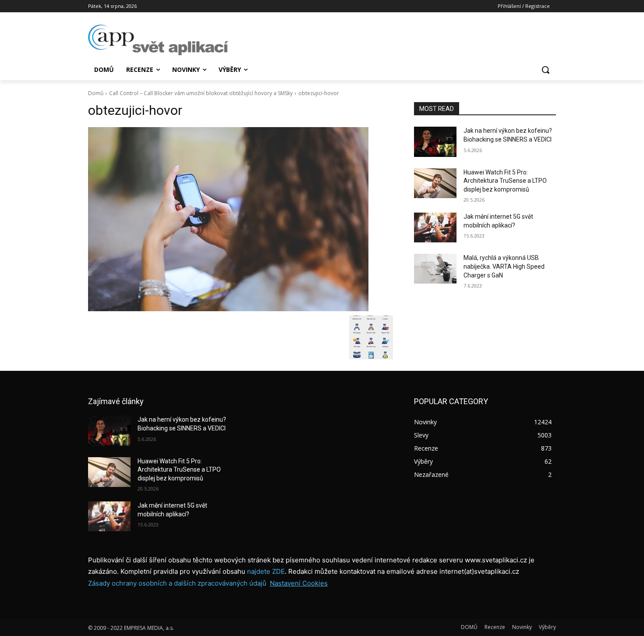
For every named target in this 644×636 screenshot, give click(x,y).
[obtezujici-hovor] (240, 219)
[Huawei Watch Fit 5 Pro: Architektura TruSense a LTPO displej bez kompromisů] (435, 183)
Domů (95, 93)
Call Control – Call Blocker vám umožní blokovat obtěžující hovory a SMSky (201, 93)
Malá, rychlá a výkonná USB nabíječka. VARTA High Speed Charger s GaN (504, 266)
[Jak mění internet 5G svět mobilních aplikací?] (435, 227)
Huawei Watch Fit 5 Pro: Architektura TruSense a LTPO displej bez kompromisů (505, 181)
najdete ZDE (266, 571)
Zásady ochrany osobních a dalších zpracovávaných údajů (177, 583)
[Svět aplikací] (158, 40)
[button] (545, 69)
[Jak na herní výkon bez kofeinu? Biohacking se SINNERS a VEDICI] (435, 141)
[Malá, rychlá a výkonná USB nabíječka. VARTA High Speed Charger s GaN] (435, 269)
